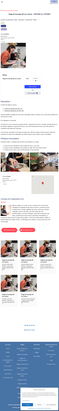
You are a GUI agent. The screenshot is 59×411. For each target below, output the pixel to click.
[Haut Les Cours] (54, 2)
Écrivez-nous (30, 330)
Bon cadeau (37, 356)
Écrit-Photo (8, 373)
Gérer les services (26, 400)
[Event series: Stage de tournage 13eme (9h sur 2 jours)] (9, 270)
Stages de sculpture (22, 354)
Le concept (51, 350)
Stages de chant (22, 380)
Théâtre (8, 352)
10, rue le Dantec (5, 34)
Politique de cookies (32, 408)
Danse (8, 348)
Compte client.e (51, 364)
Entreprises (37, 348)
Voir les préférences (51, 404)
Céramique (3, 26)
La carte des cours (8, 377)
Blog (51, 360)
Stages (37, 352)
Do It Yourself (7, 366)
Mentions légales (40, 408)
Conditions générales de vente (17, 404)
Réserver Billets (32, 86)
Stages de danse (22, 383)
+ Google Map (3, 41)
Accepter (27, 404)
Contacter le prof (10, 230)
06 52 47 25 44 (29, 325)
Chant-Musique (8, 370)
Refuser (39, 404)
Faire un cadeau (32, 93)
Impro (7, 356)
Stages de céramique (22, 364)
